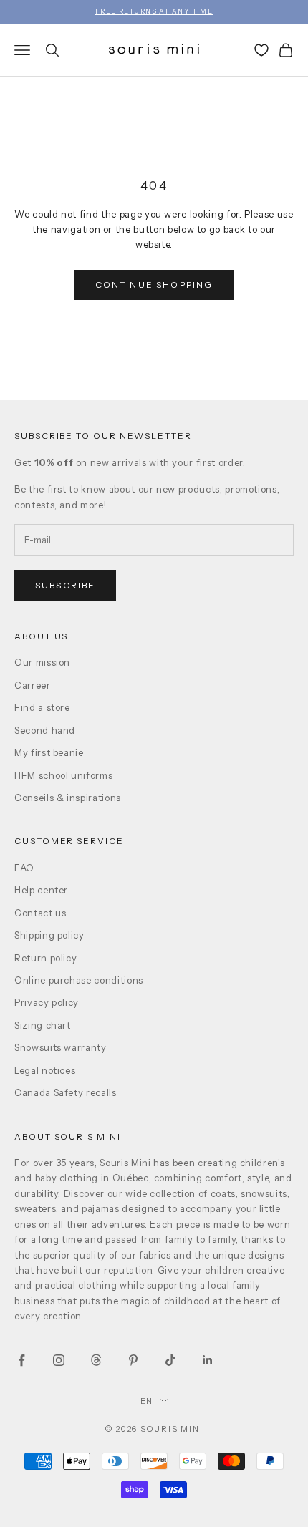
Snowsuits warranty (60, 1047)
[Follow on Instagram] (59, 1360)
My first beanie (49, 752)
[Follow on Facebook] (21, 1360)
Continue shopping (154, 284)
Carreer (32, 685)
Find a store (42, 707)
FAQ (24, 867)
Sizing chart (42, 1025)
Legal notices (44, 1070)
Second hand (44, 730)
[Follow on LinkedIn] (208, 1360)
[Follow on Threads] (96, 1360)
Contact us (40, 912)
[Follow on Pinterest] (133, 1360)
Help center (41, 890)
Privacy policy (46, 1002)
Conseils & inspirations (67, 797)
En (147, 1401)
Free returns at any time (154, 11)
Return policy (45, 958)
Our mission (42, 662)
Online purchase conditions (78, 980)
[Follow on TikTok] (170, 1360)
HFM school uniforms (63, 775)
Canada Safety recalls (65, 1092)
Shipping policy (49, 935)
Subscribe (65, 585)
